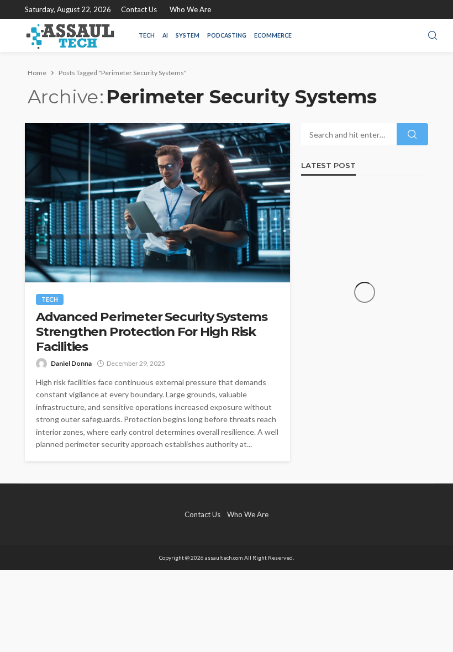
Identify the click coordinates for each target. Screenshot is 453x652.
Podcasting (226, 35)
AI (165, 35)
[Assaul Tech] (70, 35)
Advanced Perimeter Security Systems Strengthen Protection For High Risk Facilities (151, 331)
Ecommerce (273, 35)
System (187, 35)
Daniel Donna (71, 363)
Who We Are (190, 9)
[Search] (432, 36)
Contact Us (139, 9)
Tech (147, 35)
